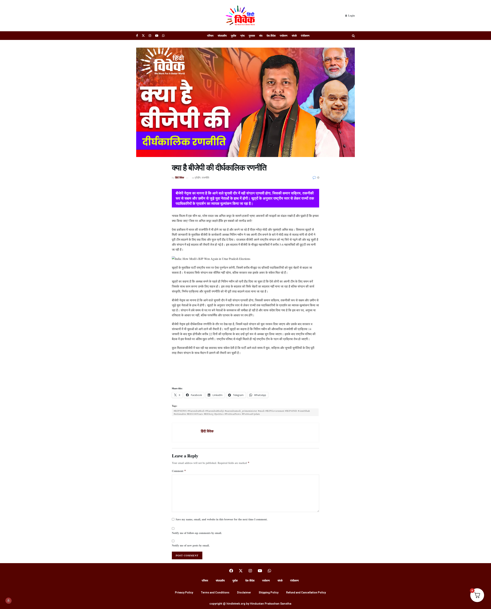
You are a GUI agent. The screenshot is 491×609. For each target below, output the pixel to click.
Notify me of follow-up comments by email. (197, 533)
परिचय (210, 36)
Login (351, 15)
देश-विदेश (271, 36)
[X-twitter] (241, 571)
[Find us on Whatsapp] (163, 35)
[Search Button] (353, 35)
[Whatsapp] (269, 571)
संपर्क (294, 36)
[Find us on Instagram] (150, 35)
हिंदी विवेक (179, 177)
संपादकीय (222, 36)
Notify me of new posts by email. (191, 545)
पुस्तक (252, 36)
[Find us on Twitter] (143, 35)
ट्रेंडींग (198, 177)
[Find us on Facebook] (137, 35)
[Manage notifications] (8, 600)
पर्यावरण (284, 36)
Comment (179, 471)
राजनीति (205, 177)
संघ (260, 36)
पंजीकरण (305, 36)
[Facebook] (231, 571)
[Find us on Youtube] (156, 35)
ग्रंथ (242, 36)
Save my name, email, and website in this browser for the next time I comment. (222, 519)
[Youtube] (260, 571)
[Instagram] (250, 571)
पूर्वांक (233, 36)
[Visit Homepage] (240, 15)
